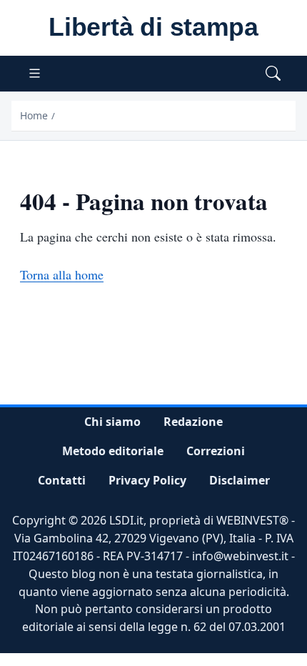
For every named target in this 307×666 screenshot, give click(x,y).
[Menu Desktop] (34, 74)
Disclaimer (239, 480)
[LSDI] (153, 27)
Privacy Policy (147, 480)
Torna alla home (62, 274)
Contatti (62, 480)
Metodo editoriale (112, 451)
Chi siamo (112, 421)
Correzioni (215, 451)
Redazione (193, 421)
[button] (273, 74)
